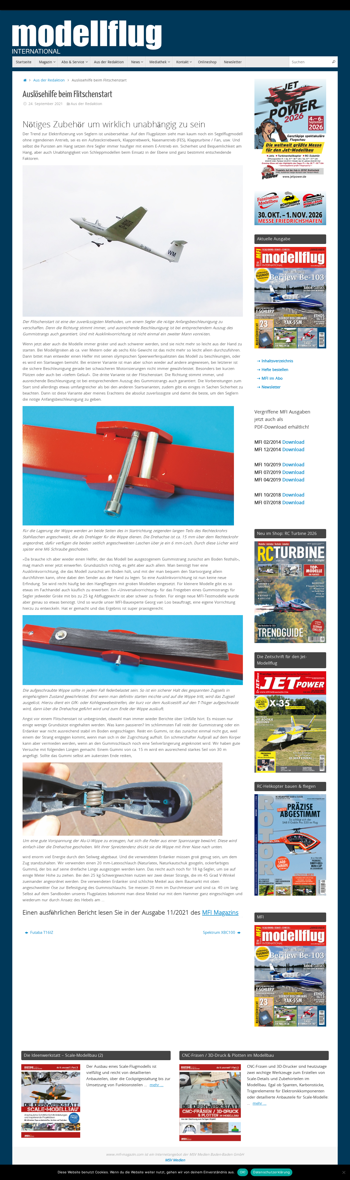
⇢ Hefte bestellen (272, 369)
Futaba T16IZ (41, 932)
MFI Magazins (220, 912)
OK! (243, 1172)
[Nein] (343, 1172)
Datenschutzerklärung (271, 1172)
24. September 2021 (45, 103)
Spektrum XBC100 (219, 932)
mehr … (156, 1084)
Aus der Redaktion (49, 80)
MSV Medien (175, 1160)
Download (293, 442)
